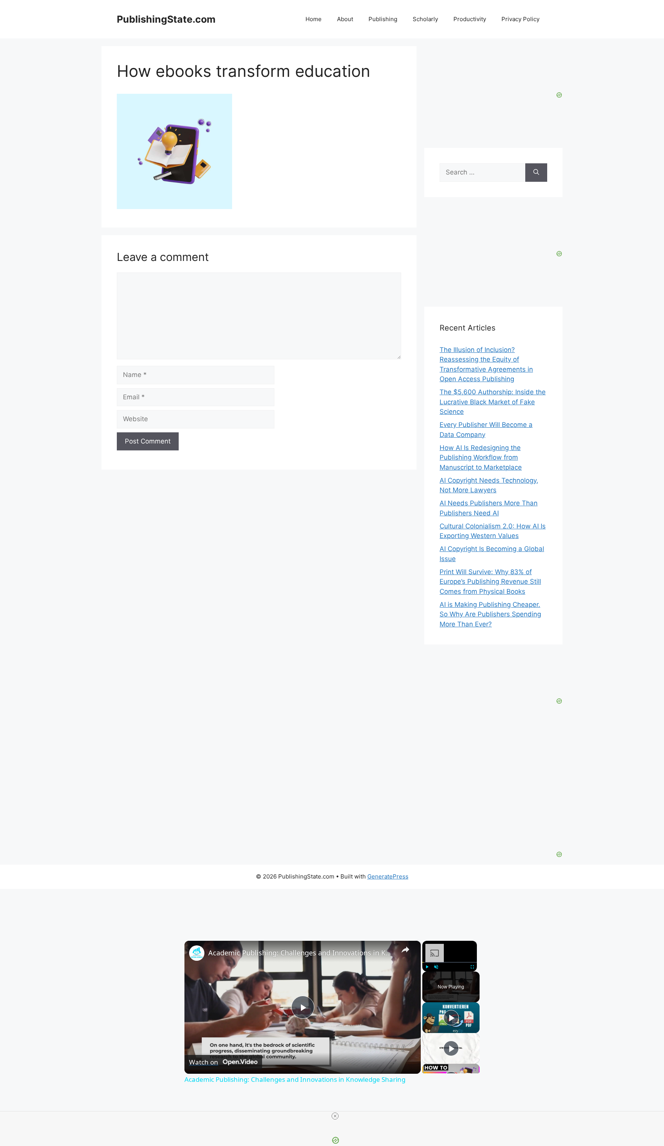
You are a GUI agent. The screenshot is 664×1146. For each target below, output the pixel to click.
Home (313, 19)
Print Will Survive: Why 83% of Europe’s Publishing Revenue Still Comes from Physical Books (490, 581)
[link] (196, 953)
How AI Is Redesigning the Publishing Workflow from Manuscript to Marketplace (481, 457)
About (345, 19)
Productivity (469, 19)
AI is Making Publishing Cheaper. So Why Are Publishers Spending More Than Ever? (490, 614)
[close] (335, 1116)
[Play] (427, 966)
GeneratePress (387, 876)
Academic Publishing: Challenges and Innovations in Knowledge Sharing (301, 952)
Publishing (383, 19)
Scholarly (425, 19)
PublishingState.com (166, 19)
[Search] (536, 172)
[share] (405, 949)
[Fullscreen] (472, 966)
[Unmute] (436, 966)
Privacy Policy (520, 19)
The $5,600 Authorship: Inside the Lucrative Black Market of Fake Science (493, 401)
